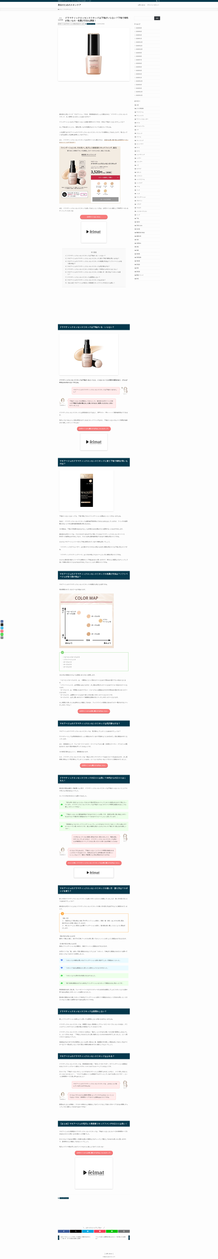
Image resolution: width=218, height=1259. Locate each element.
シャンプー (139, 161)
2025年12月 (139, 42)
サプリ (138, 151)
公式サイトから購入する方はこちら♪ (94, 765)
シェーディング (140, 154)
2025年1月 (139, 77)
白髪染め (138, 243)
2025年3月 (139, 70)
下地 (137, 218)
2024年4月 (139, 84)
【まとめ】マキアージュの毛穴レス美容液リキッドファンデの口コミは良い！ (91, 283)
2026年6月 (139, 31)
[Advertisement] (94, 96)
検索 (157, 18)
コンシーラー (139, 144)
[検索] (159, 1)
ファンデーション (91, 23)
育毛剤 (138, 264)
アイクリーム (139, 112)
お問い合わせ (109, 1253)
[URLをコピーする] (124, 1231)
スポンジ (138, 172)
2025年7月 (139, 60)
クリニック (139, 133)
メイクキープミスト (141, 211)
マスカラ (138, 207)
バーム (138, 186)
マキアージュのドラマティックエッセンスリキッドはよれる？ (86, 280)
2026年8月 (139, 28)
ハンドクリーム (140, 179)
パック (138, 190)
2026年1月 (139, 38)
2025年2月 (139, 74)
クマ (137, 129)
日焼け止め (139, 225)
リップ (138, 214)
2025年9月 (139, 52)
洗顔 (137, 239)
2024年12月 (139, 81)
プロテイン (139, 200)
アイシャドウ (139, 115)
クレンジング (139, 140)
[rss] (157, 1)
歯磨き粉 (138, 236)
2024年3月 (139, 88)
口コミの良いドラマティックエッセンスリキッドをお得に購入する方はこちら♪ (94, 863)
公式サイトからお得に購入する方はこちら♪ (94, 711)
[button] (64, 1231)
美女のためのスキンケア (69, 5)
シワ (137, 165)
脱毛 (137, 268)
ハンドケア (139, 183)
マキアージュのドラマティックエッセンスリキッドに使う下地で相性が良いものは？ (93, 258)
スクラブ (138, 168)
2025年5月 (139, 67)
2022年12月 (139, 95)
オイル (138, 122)
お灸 (137, 105)
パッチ (138, 193)
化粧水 (138, 222)
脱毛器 (138, 271)
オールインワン (140, 126)
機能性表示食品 (140, 232)
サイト (138, 147)
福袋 (137, 250)
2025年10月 (139, 49)
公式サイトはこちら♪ (94, 217)
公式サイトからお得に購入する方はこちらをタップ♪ (94, 1152)
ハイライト (139, 176)
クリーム (138, 136)
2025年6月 (139, 63)
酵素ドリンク (139, 275)
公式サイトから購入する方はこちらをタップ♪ (94, 428)
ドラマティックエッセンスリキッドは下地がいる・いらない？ (86, 255)
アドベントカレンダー (142, 119)
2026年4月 (139, 35)
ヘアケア (138, 204)
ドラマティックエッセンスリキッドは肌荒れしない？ (83, 277)
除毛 (137, 278)
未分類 (138, 229)
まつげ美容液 (139, 108)
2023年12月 (139, 91)
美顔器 (138, 261)
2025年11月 (139, 45)
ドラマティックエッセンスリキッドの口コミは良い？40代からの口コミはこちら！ (92, 269)
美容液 (138, 254)
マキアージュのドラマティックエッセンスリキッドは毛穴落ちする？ (88, 266)
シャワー (138, 158)
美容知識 (138, 257)
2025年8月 (139, 56)
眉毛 (137, 246)
